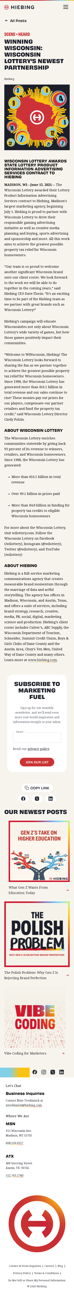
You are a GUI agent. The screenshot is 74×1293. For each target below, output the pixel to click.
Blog (60, 1266)
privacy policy (38, 749)
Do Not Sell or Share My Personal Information (37, 1280)
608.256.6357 (14, 1143)
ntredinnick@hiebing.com (24, 1105)
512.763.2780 (14, 1175)
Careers (49, 1266)
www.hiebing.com (42, 660)
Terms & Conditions (46, 1273)
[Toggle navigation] (66, 7)
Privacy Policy (22, 1273)
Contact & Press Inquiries (25, 1266)
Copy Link (39, 788)
